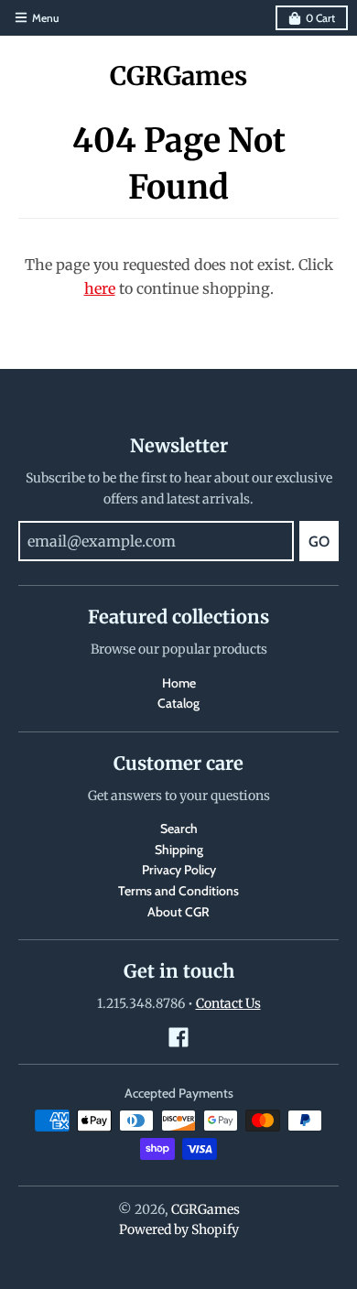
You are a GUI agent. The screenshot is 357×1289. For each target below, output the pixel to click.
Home (179, 683)
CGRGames (178, 76)
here (99, 288)
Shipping (179, 849)
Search (179, 828)
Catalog (178, 703)
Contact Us (228, 1003)
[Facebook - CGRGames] (178, 1037)
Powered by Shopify (179, 1229)
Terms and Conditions (178, 891)
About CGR (178, 912)
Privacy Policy (179, 869)
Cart (320, 18)
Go (319, 541)
